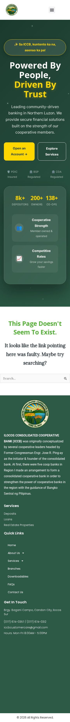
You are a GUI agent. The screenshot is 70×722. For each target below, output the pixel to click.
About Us (14, 553)
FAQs (11, 584)
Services (13, 561)
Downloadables (18, 576)
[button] (52, 10)
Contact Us (15, 592)
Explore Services (52, 151)
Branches (14, 569)
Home (12, 545)
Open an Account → (19, 151)
